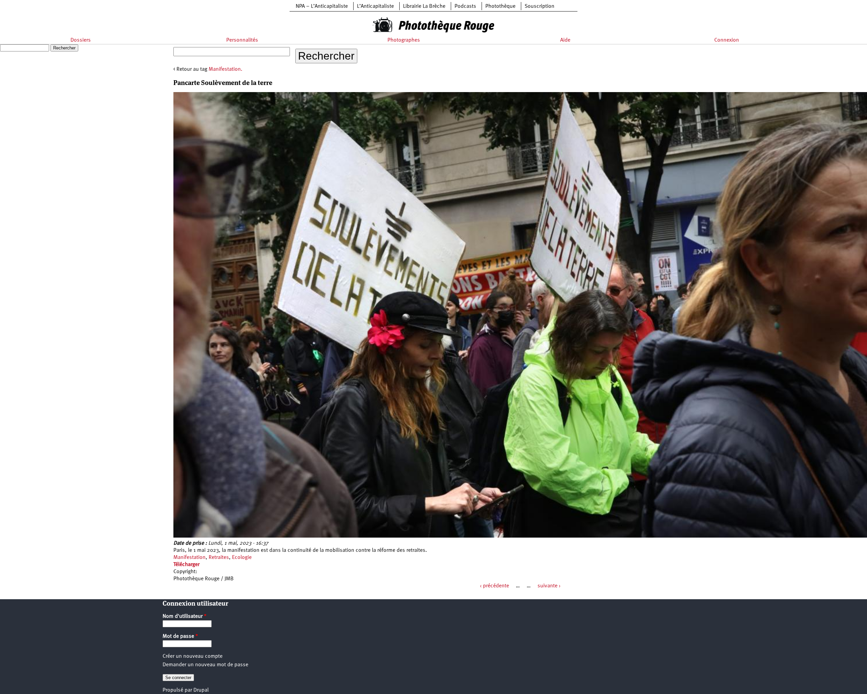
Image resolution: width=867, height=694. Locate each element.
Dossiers (80, 40)
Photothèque (500, 6)
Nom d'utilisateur (185, 616)
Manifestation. (225, 69)
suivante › (549, 586)
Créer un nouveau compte (193, 656)
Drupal (201, 690)
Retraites (219, 557)
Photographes (403, 40)
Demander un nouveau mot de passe (205, 665)
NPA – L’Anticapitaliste (322, 6)
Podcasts (465, 6)
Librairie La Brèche (424, 6)
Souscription (539, 6)
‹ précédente (494, 586)
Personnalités (242, 40)
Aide (565, 40)
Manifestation (189, 557)
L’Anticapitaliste (375, 6)
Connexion (726, 40)
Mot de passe (180, 636)
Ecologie (242, 557)
